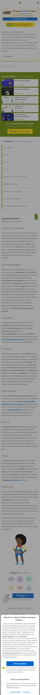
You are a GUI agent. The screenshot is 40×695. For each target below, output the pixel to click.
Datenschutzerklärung (8, 636)
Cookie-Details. (23, 636)
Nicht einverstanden (20, 679)
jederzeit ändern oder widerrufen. (11, 653)
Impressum (26, 692)
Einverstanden (20, 664)
